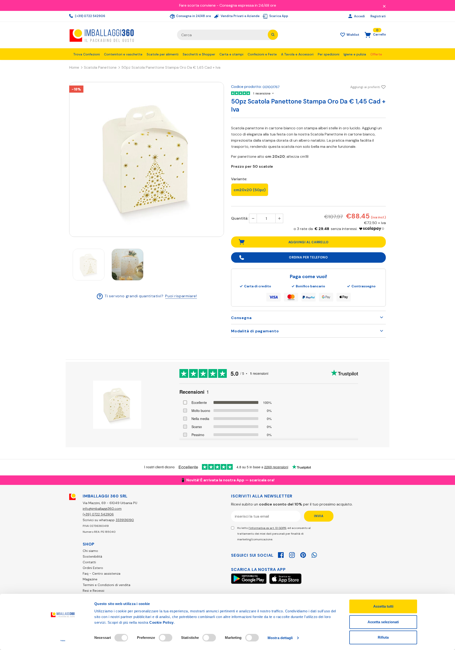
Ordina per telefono (308, 257)
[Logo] (119, 35)
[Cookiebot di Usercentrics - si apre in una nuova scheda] (63, 640)
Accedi (360, 16)
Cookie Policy (161, 622)
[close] (384, 6)
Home (74, 67)
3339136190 (125, 520)
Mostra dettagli (280, 638)
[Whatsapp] (314, 554)
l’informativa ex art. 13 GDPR (267, 528)
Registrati (378, 16)
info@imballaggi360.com (102, 508)
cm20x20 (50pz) (250, 189)
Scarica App (278, 16)
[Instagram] (292, 554)
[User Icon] (350, 16)
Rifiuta (383, 637)
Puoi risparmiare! (181, 295)
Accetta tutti (383, 606)
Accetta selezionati (383, 622)
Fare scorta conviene (197, 5)
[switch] (165, 637)
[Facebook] (281, 554)
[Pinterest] (303, 554)
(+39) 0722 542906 (89, 16)
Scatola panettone (100, 67)
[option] (146, 159)
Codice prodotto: (246, 86)
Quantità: (239, 218)
